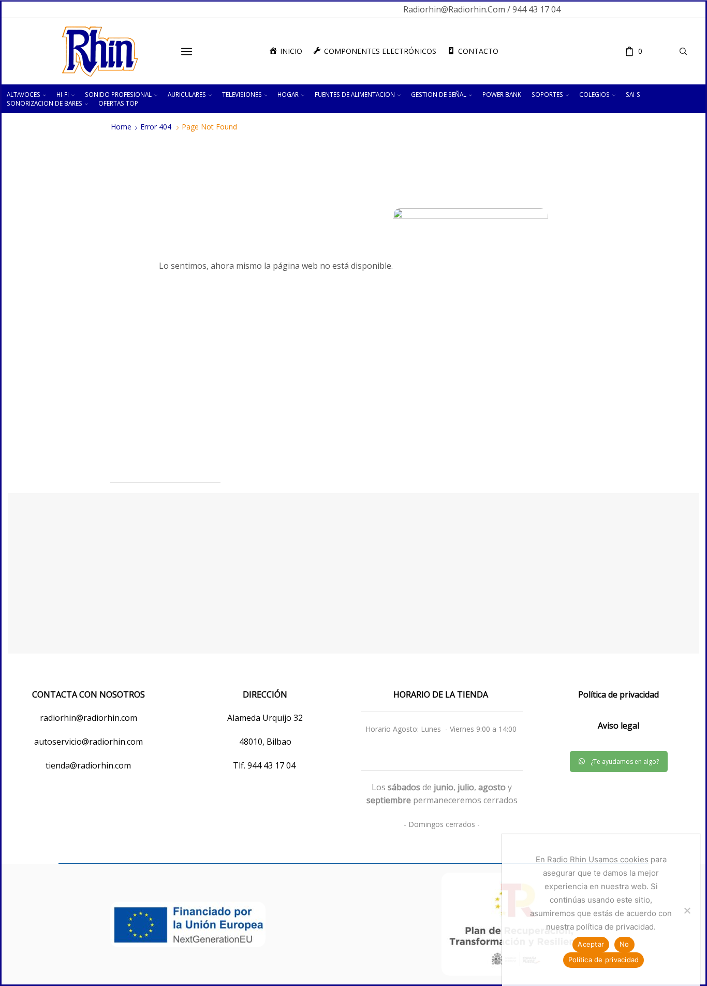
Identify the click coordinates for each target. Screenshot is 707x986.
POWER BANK (501, 94)
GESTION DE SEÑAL (438, 94)
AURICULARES (187, 94)
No (624, 944)
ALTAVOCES (23, 94)
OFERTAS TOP (118, 103)
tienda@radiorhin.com (88, 765)
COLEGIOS (594, 94)
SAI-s (633, 94)
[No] (687, 910)
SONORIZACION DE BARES (44, 103)
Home (121, 126)
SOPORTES (547, 94)
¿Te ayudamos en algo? (625, 761)
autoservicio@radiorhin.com (88, 741)
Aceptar (591, 944)
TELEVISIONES (242, 94)
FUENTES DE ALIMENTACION (355, 94)
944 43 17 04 (272, 765)
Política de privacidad (603, 959)
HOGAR (288, 94)
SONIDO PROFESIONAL (118, 94)
